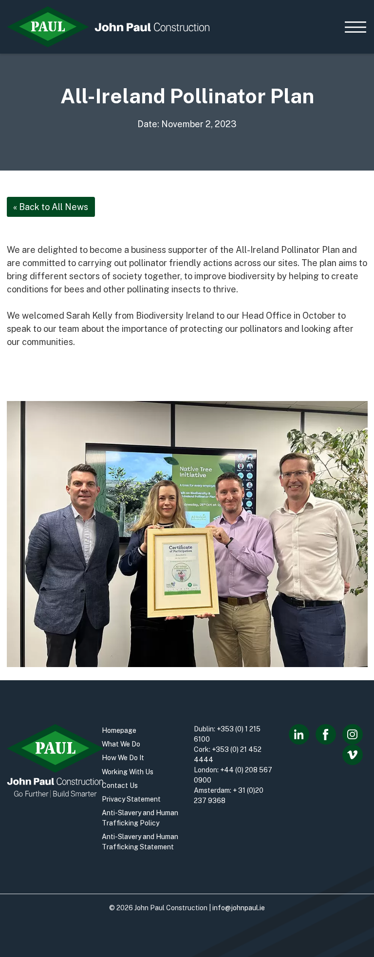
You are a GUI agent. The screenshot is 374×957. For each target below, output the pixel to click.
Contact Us (120, 785)
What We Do (121, 744)
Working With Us (127, 772)
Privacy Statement (131, 799)
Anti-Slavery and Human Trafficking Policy (140, 818)
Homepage (119, 730)
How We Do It (123, 758)
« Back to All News (50, 207)
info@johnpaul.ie (238, 908)
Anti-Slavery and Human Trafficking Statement (140, 842)
